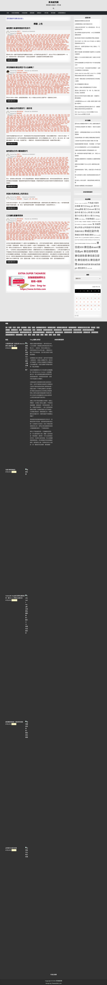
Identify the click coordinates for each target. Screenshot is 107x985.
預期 (21, 51)
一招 (33, 115)
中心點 (18, 159)
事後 (31, 159)
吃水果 (24, 161)
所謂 (68, 228)
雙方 (8, 51)
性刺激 (8, 41)
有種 (14, 231)
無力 (7, 89)
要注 (17, 91)
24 (76, 309)
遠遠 (29, 238)
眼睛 (50, 47)
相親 (14, 171)
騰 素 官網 (90, 268)
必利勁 (80, 227)
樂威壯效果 (79, 234)
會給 (30, 123)
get (17, 74)
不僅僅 (39, 222)
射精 (39, 80)
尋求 (42, 80)
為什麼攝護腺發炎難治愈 (82, 84)
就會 (17, 121)
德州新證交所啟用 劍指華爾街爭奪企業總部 (87, 38)
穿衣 (23, 128)
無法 (11, 89)
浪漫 (44, 46)
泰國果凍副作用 (19, 44)
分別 (26, 224)
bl (13, 74)
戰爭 (30, 165)
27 (87, 309)
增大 (14, 38)
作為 (19, 36)
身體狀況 (21, 49)
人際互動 (46, 13)
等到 (36, 90)
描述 (59, 165)
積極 (23, 236)
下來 (47, 157)
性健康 (54, 81)
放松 (53, 42)
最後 (23, 123)
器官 (7, 38)
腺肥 (61, 90)
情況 (47, 41)
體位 (23, 239)
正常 (66, 123)
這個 (32, 49)
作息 (11, 76)
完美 (56, 120)
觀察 (33, 91)
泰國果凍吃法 (28, 44)
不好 (67, 74)
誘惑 (65, 128)
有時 (66, 84)
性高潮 (43, 41)
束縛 (34, 231)
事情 (40, 116)
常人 (62, 227)
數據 (67, 42)
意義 (46, 228)
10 (76, 302)
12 (84, 302)
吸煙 (46, 77)
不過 (24, 116)
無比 (35, 127)
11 (80, 302)
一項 (43, 74)
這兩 (13, 238)
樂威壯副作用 (91, 231)
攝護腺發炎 (14, 330)
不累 (60, 157)
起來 (7, 92)
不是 (17, 75)
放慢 (50, 42)
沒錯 (20, 125)
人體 (16, 36)
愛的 (24, 122)
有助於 (27, 43)
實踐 (37, 227)
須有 (18, 51)
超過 (18, 130)
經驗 (31, 171)
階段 (30, 131)
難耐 (20, 175)
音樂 (26, 175)
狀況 (21, 47)
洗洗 (24, 170)
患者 (18, 82)
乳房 (65, 34)
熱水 (7, 47)
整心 (24, 84)
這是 (36, 92)
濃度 (68, 87)
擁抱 (37, 42)
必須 (55, 39)
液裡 (62, 87)
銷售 (14, 94)
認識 (45, 237)
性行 (39, 41)
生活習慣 (34, 89)
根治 (23, 85)
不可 (40, 34)
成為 (26, 165)
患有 (15, 82)
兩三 (44, 76)
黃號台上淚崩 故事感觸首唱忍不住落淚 (86, 87)
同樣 (28, 161)
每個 (31, 167)
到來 (65, 36)
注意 (58, 43)
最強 (51, 229)
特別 (15, 47)
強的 (30, 121)
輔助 (26, 49)
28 (91, 309)
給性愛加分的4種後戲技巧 (17, 151)
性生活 (8, 82)
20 (88, 305)
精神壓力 (33, 236)
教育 (44, 229)
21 (91, 305)
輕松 (11, 174)
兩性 (28, 117)
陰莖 (62, 49)
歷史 (61, 231)
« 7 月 (76, 316)
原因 (24, 77)
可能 (38, 37)
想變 (8, 122)
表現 (26, 237)
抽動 (12, 42)
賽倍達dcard (91, 247)
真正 (20, 90)
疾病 (48, 89)
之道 (50, 75)
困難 (47, 118)
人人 (46, 116)
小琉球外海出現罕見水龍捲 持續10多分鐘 (86, 141)
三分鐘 (50, 74)
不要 (31, 75)
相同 (14, 90)
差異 (39, 39)
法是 (45, 85)
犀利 (17, 89)
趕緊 (51, 172)
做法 (26, 76)
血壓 (11, 91)
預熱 (24, 51)
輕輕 (14, 174)
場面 (68, 77)
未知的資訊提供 (87, 192)
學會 (26, 80)
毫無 (34, 167)
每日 (42, 85)
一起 (33, 34)
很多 (36, 121)
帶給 (23, 121)
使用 (25, 36)
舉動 (11, 237)
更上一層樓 (23, 166)
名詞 (11, 226)
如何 (66, 226)
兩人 (25, 117)
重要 (52, 174)
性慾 (27, 41)
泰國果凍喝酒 (77, 330)
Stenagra (77, 203)
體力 (45, 94)
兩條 (32, 117)
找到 (47, 82)
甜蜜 (48, 127)
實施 (60, 120)
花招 (63, 171)
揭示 (28, 229)
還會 (11, 131)
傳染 (66, 223)
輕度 (23, 92)
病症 (54, 89)
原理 (27, 77)
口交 (54, 224)
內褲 (20, 160)
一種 (30, 34)
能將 (53, 171)
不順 (34, 75)
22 (95, 305)
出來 (38, 117)
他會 (44, 159)
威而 (50, 38)
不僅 (35, 222)
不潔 (49, 222)
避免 (42, 49)
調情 (45, 172)
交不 (63, 75)
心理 (40, 81)
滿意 (65, 87)
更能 (46, 84)
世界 (52, 34)
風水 (54, 335)
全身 (45, 36)
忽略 (39, 164)
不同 (43, 34)
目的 (11, 90)
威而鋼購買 (89, 224)
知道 (17, 128)
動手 (15, 118)
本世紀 (30, 231)
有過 (17, 231)
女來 (11, 120)
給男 (7, 48)
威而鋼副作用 (94, 221)
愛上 (14, 122)
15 (95, 302)
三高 (57, 74)
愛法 (59, 41)
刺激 (68, 36)
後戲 (26, 164)
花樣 (66, 171)
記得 (42, 91)
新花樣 (8, 166)
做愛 (39, 36)
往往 (14, 228)
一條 (37, 115)
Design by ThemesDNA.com (53, 983)
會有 (17, 43)
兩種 (17, 224)
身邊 (58, 172)
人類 (37, 223)
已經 (58, 80)
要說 (33, 237)
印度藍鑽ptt (88, 221)
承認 (11, 229)
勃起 (26, 37)
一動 (30, 115)
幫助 (45, 39)
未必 (26, 231)
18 (80, 305)
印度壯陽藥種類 (15, 13)
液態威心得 (49, 46)
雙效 (68, 49)
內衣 (42, 36)
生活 (30, 89)
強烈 (7, 228)
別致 (33, 224)
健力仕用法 (79, 215)
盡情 (40, 47)
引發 (18, 81)
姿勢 (47, 38)
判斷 (61, 36)
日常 (37, 84)
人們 (28, 223)
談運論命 (39, 13)
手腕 (36, 165)
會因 (39, 166)
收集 (44, 42)
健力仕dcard (89, 209)
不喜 (50, 157)
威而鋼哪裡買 (21, 39)
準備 (24, 127)
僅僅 (11, 224)
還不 (35, 238)
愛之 (53, 41)
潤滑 (61, 46)
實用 (29, 39)
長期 (17, 94)
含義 (14, 226)
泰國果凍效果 (38, 46)
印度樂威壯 (90, 218)
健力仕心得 (85, 212)
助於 (19, 37)
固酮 (62, 77)
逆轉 (30, 92)
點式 (7, 132)
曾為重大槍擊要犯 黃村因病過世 (84, 186)
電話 (11, 239)
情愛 (56, 164)
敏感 (59, 42)
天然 (35, 79)
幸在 (68, 80)
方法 (11, 43)
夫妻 (23, 38)
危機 (21, 77)
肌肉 (30, 48)
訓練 (61, 48)
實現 (63, 120)
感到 (31, 82)
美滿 (57, 236)
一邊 (49, 115)
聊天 (40, 171)
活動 (57, 233)
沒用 (54, 43)
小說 (33, 39)
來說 (65, 116)
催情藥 (18, 117)
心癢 (33, 164)
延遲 (48, 39)
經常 (44, 236)
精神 (29, 236)
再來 (33, 160)
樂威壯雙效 (89, 234)
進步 (42, 92)
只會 (30, 77)
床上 (14, 164)
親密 (58, 48)
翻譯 (60, 236)
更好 (28, 166)
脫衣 (42, 128)
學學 (53, 162)
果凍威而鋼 (53, 2)
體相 (26, 239)
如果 (40, 38)
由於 (40, 234)
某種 (11, 167)
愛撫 (56, 41)
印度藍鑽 (84, 221)
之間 (37, 116)
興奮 (7, 237)
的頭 (67, 127)
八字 (14, 327)
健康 (30, 76)
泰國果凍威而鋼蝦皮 (58, 86)
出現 (55, 36)
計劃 (29, 172)
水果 (37, 167)
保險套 (32, 36)
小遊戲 (66, 162)
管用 (59, 47)
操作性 (64, 122)
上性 (37, 34)
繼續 (20, 48)
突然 (33, 90)
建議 (52, 39)
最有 (49, 84)
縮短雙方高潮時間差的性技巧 (18, 28)
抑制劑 (8, 42)
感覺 (63, 41)
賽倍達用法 (84, 260)
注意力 (61, 43)
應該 (23, 165)
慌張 (34, 82)
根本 (14, 85)
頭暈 (65, 131)
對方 (45, 80)
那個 (42, 174)
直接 (44, 47)
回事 (36, 226)
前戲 (49, 160)
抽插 (15, 42)
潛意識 (28, 127)
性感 (24, 41)
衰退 (14, 91)
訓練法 (65, 48)
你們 (59, 116)
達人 (61, 130)
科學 (26, 90)
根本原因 (18, 85)
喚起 (64, 37)
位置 (47, 159)
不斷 (49, 34)
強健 (21, 81)
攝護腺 (14, 84)
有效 (31, 43)
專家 (7, 121)
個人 (36, 36)
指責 (25, 229)
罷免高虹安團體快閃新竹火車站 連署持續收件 (87, 124)
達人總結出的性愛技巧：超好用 (19, 108)
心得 (34, 81)
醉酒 (17, 131)
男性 (37, 47)
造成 (39, 92)
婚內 (31, 227)
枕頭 (7, 167)
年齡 (64, 80)
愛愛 (18, 122)
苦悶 (14, 237)
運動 (49, 92)
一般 (40, 74)
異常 (47, 234)
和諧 (28, 118)
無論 (11, 234)
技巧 (50, 82)
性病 (40, 228)
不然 (57, 157)
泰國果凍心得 (22, 46)
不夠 (63, 74)
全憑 (14, 224)
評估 (52, 91)
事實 (14, 223)
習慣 (49, 90)
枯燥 (52, 123)
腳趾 (56, 171)
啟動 (61, 37)
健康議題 (32, 13)
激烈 (67, 46)
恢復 (12, 82)
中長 (44, 75)
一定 (24, 34)
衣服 (55, 128)
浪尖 (36, 199)
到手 (42, 160)
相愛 (17, 90)
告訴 (51, 37)
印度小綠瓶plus (82, 219)
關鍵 (56, 49)
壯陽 (21, 79)
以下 (52, 116)
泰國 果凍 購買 (10, 44)
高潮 (30, 51)
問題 (52, 77)
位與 (50, 223)
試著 (32, 172)
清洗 (67, 233)
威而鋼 (54, 38)
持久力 (60, 82)
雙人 (36, 131)
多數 (28, 79)
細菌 (38, 236)
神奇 (11, 236)
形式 (11, 228)
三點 (52, 115)
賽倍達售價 (81, 256)
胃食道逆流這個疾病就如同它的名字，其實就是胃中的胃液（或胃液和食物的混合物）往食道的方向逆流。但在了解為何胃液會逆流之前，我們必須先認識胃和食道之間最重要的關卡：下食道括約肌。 (41, 423)
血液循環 (12, 172)
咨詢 (23, 226)
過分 (52, 92)
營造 (48, 170)
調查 (49, 237)
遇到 (45, 92)
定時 (29, 80)
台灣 (64, 224)
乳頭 (68, 34)
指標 (67, 82)
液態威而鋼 (41, 87)
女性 (34, 38)
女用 (37, 38)
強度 (24, 81)
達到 (58, 92)
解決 (36, 91)
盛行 (59, 234)
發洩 (67, 170)
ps (21, 34)
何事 (50, 159)
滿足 (34, 170)
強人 (65, 227)
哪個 (31, 118)
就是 (36, 39)
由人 (37, 234)
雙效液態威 (20, 111)
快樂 (61, 39)
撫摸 (34, 42)
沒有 (17, 125)
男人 (31, 47)
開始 (52, 49)
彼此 (33, 121)
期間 (11, 85)
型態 (65, 77)
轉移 (29, 49)
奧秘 (63, 226)
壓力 (14, 79)
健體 (33, 76)
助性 (16, 37)
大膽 (66, 118)
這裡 (23, 238)
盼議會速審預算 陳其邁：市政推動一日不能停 (87, 144)
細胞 (28, 171)
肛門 (44, 171)
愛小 (49, 228)
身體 (17, 49)
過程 (38, 49)
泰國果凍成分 (30, 46)
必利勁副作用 (88, 227)
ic (22, 74)
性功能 (63, 81)
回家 (40, 118)
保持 (17, 76)
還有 (33, 174)
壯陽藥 (25, 79)
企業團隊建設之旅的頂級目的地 (83, 24)
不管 (18, 116)
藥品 (68, 90)
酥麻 (49, 174)
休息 (66, 75)
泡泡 (44, 167)
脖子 (33, 48)
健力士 (87, 215)
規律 (20, 91)
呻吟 (54, 37)
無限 (14, 234)
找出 (44, 82)
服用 (34, 43)
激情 (64, 46)
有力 (20, 43)
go (15, 34)
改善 (18, 84)
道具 (30, 174)
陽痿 (65, 49)
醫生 (11, 94)
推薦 (57, 122)
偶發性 (37, 76)
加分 (64, 160)
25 (80, 309)
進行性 (51, 130)
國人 (39, 226)
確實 (20, 128)
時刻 (18, 166)
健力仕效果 (95, 212)
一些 (27, 115)
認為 (11, 49)
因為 (59, 77)
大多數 (11, 162)
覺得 (30, 91)
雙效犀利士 (82, 268)
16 (98, 302)
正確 (32, 85)
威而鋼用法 (84, 224)
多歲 (32, 79)
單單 (50, 161)
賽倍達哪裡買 (91, 251)
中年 (40, 75)
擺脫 (35, 229)
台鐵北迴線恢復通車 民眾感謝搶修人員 (86, 150)
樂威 (44, 43)
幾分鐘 (11, 81)
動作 (29, 37)
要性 (52, 48)
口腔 (35, 37)
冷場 (50, 76)
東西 (68, 166)
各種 (42, 37)
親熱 (26, 91)
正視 (35, 85)
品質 (49, 77)
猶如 (24, 47)
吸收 (48, 37)
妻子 (44, 38)
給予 (41, 236)
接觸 (24, 42)
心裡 (44, 81)
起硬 (11, 92)
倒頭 (23, 76)
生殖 (26, 234)
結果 (63, 47)
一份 (19, 222)
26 (84, 309)
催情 (14, 117)
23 (98, 305)
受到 (17, 161)
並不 (37, 75)
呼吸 (58, 37)
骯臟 (20, 239)
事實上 (18, 223)
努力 (23, 37)
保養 (20, 76)
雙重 (11, 51)
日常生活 (41, 84)
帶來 (42, 39)
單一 (47, 161)
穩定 (30, 90)
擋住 (40, 42)
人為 (34, 223)
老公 (23, 48)
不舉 (28, 75)
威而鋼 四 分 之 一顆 (62, 38)
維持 (11, 48)
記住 (7, 49)
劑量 (63, 76)
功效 (7, 37)
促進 (7, 160)
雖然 (33, 131)
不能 (24, 75)
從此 (31, 81)
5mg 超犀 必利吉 (35, 339)
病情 (51, 89)
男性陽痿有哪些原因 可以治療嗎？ (20, 67)
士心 (18, 79)
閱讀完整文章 (11, 60)
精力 (24, 171)
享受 (8, 36)
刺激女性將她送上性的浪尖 (17, 194)
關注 (23, 94)
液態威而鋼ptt (49, 87)
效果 (56, 42)
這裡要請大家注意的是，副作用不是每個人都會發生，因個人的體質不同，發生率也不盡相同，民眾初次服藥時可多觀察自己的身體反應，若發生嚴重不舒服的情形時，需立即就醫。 (41, 362)
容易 (26, 39)
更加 (20, 123)
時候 (14, 43)
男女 (34, 47)
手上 (8, 229)
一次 (38, 157)
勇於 (14, 77)
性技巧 (31, 41)
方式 (7, 43)
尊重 (40, 227)
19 (84, 305)
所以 (40, 82)
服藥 (37, 43)
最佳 (31, 166)
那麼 (68, 92)
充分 (40, 76)
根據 (40, 43)
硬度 (23, 90)
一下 (24, 115)
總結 (33, 128)
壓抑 (59, 118)
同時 (45, 37)
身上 (14, 92)
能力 (58, 90)
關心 (54, 238)
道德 (26, 238)
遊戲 (55, 130)
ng (27, 74)
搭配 (11, 84)
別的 (47, 117)
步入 (38, 85)
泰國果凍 (57, 85)
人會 (37, 159)
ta (36, 74)
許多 (45, 91)
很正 (39, 121)
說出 (68, 128)
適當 (32, 238)
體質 (27, 51)
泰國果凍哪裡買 (37, 44)
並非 (56, 34)
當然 (64, 170)
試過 (35, 172)
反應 (32, 37)
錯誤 (45, 238)
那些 (39, 174)
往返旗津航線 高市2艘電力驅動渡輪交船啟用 (87, 138)
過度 (55, 92)
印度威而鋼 (24, 13)
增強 (17, 38)
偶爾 (11, 117)
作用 (22, 36)
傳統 (7, 224)
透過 (33, 92)
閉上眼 (49, 49)
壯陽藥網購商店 (62, 13)
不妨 (46, 34)
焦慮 (14, 89)
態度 (17, 165)
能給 (63, 236)
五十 (56, 75)
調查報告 (53, 237)
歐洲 (29, 85)
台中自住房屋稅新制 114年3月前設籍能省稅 (87, 147)
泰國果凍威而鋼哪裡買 (60, 44)
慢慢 (33, 122)
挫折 (7, 84)
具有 (49, 36)
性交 (64, 39)
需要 (14, 51)
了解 (28, 159)
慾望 (66, 41)
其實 (47, 76)
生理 (38, 89)
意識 (11, 122)
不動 (59, 115)
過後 (26, 174)
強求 (28, 81)
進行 (35, 49)
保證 (11, 160)
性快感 (20, 41)
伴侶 (7, 76)
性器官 (16, 41)
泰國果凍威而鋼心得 (12, 46)
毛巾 (51, 43)
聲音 (36, 128)
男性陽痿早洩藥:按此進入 (15, 18)
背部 (50, 171)
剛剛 (52, 160)
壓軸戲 (56, 226)
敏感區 (63, 42)
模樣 (28, 167)
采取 (45, 49)
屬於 (55, 80)
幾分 (7, 81)
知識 (7, 236)
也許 (24, 159)
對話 (62, 162)
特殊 (18, 47)
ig (17, 34)
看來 (11, 128)
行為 (49, 48)
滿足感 (38, 170)
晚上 (17, 123)
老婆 (26, 48)
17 (76, 305)
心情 (37, 81)
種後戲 (21, 171)
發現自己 (62, 89)
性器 (12, 41)
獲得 (28, 47)
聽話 (52, 90)
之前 (59, 34)
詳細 (38, 172)
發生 (66, 89)
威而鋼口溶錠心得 (11, 39)
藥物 (45, 48)
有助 (23, 43)
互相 (53, 75)
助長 (66, 117)
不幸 (11, 75)
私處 (56, 47)
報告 (42, 226)
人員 (31, 223)
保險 (28, 36)
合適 (43, 77)
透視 (38, 130)
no (29, 74)
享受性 (12, 36)
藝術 (17, 237)
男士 (42, 89)
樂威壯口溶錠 (27, 330)
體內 (42, 94)
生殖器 (30, 234)
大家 (63, 118)
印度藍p (80, 221)
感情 (11, 165)
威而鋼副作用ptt (65, 79)
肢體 (47, 171)
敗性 (7, 123)
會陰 (45, 166)
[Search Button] (53, 8)
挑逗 (53, 165)
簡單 (26, 128)
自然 (42, 48)
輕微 (7, 174)
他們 (44, 223)
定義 (33, 80)
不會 (14, 116)
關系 (61, 174)
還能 (36, 174)
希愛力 (19, 31)
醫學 (7, 94)
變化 (58, 91)
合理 (67, 224)
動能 (18, 77)
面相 (50, 335)
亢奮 (59, 75)
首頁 (8, 13)
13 (87, 302)
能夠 (39, 128)
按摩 (21, 42)
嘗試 (67, 37)
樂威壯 (47, 43)
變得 (7, 130)
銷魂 (55, 174)
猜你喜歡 (53, 13)
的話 (64, 127)
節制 (39, 90)
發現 (58, 89)
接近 (28, 42)
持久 (18, 42)
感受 (27, 122)
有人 (60, 229)
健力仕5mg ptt (87, 206)
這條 (19, 238)
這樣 (44, 130)
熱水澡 (11, 47)
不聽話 (21, 75)
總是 (37, 171)
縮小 (14, 48)
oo (19, 34)
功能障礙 (12, 37)
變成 (48, 172)
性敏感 (35, 41)
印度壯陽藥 (20, 70)
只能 (33, 77)
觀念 (36, 237)
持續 (64, 82)
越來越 (22, 130)
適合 (68, 130)
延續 (17, 164)
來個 (63, 159)
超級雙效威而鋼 (84, 264)
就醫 (52, 80)
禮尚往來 (18, 236)
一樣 (27, 34)
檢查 (26, 85)
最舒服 (35, 166)
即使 (11, 161)
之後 (62, 34)
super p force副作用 (83, 203)
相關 (47, 47)
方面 (34, 84)
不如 (7, 75)
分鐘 (58, 36)
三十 (54, 74)
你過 (59, 159)
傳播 (63, 223)
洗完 (7, 127)
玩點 (57, 170)
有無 (11, 231)
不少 (46, 222)
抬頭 (53, 82)
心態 (30, 164)
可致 (40, 77)
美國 (54, 236)
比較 (11, 125)
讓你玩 (11, 130)
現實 (45, 127)
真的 (66, 234)
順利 (36, 94)
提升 (31, 42)
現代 (26, 89)
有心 (60, 84)
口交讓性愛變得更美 (14, 215)
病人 (53, 234)
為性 (7, 234)
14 (91, 302)
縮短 (17, 48)
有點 (42, 123)
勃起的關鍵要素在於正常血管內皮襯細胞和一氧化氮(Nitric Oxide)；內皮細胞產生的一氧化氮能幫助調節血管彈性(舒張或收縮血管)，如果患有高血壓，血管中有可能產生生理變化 (41, 374)
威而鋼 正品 (79, 224)
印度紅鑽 (97, 219)
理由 (23, 234)
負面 (61, 91)
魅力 (33, 239)
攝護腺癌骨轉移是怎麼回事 (82, 21)
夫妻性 (27, 38)
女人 (31, 38)
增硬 (20, 38)
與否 (66, 236)
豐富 (61, 237)
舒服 (59, 171)
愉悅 (50, 41)
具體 (52, 36)
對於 (48, 80)
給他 (66, 47)
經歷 (47, 236)
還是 (65, 92)
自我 (39, 48)
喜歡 (44, 161)
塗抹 (11, 38)
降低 (59, 49)
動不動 (11, 118)
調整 (14, 49)
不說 (21, 116)
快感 (58, 39)
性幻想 (51, 121)
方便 (11, 123)
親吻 (55, 48)
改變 (47, 42)
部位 (45, 174)
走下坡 (65, 91)
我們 (37, 122)
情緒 (24, 82)
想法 (68, 121)
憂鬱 (37, 82)
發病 (7, 90)
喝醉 (34, 118)
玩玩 (54, 170)
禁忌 (53, 47)
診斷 (49, 91)
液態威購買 (56, 46)
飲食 (39, 94)
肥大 (55, 90)
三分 (46, 74)
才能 (43, 122)
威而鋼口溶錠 (43, 120)
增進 (11, 79)
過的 (58, 130)
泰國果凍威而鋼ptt (47, 44)
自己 (36, 48)
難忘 (49, 131)
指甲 (47, 165)
